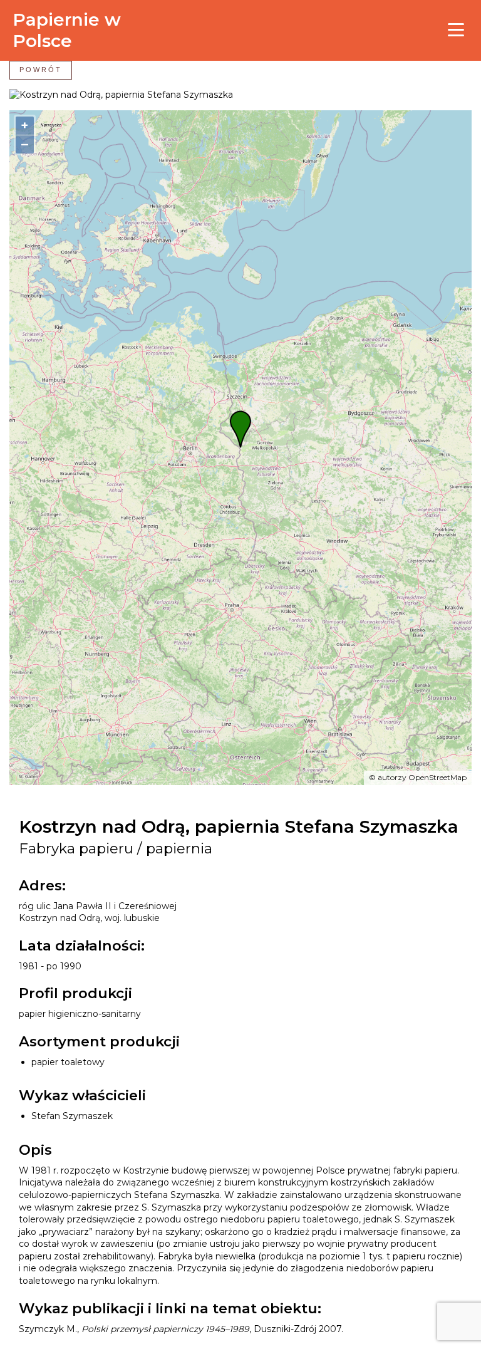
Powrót (40, 69)
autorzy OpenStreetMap (422, 777)
